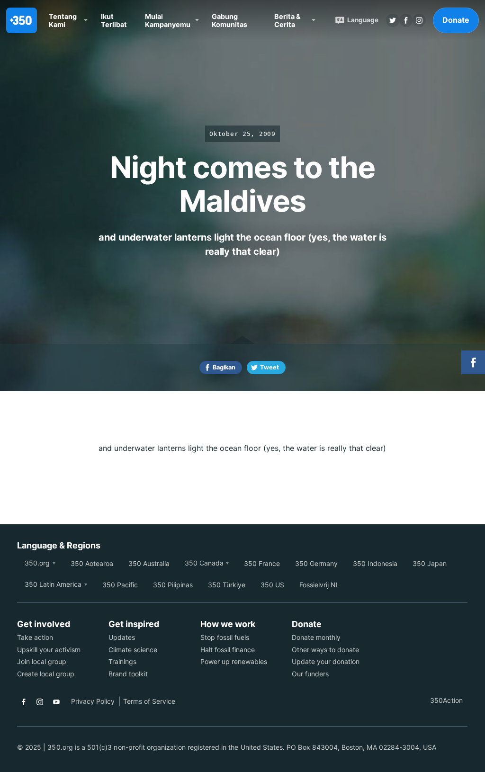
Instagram (39, 702)
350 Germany (316, 563)
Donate (455, 20)
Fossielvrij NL (319, 585)
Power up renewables (233, 661)
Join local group (41, 661)
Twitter (392, 20)
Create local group (45, 674)
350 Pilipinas (173, 585)
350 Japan (430, 563)
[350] (21, 20)
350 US (272, 585)
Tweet (269, 367)
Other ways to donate (325, 650)
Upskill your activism (49, 650)
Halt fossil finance (227, 650)
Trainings (122, 661)
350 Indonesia (375, 563)
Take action (35, 637)
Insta (419, 20)
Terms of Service (149, 701)
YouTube (56, 702)
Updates (121, 637)
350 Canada (204, 563)
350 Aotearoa (92, 563)
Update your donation (325, 661)
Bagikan (224, 367)
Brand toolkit (128, 674)
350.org (37, 563)
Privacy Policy (93, 701)
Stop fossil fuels (224, 637)
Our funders (310, 674)
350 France (262, 563)
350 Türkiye (226, 585)
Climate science (132, 650)
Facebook (23, 702)
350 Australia (149, 563)
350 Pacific (120, 585)
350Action (446, 700)
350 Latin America (53, 584)
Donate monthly (316, 637)
